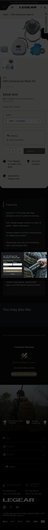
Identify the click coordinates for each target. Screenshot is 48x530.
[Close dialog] (46, 253)
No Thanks (12, 274)
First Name (5, 262)
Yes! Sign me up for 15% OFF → (12, 271)
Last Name (15, 262)
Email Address (5, 266)
